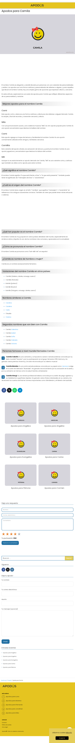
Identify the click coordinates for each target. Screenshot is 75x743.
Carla (8, 310)
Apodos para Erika (12, 713)
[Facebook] (4, 390)
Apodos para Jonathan (14, 709)
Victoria (14, 344)
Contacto (4, 722)
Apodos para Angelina (9, 656)
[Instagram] (12, 569)
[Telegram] (20, 390)
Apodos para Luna (12, 696)
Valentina (14, 329)
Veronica (65, 366)
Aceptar (62, 738)
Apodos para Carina (9, 663)
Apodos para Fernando (14, 705)
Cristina (8, 317)
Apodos (4, 731)
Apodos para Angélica (9, 653)
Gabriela (14, 340)
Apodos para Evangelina (10, 660)
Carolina (9, 303)
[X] (9, 390)
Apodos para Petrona (9, 667)
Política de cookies (6, 725)
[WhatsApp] (14, 390)
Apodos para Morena (13, 701)
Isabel (13, 333)
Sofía (13, 336)
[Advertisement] (37, 70)
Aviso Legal (5, 727)
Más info (69, 733)
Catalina (9, 306)
